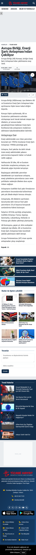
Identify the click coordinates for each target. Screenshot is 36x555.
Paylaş (5, 94)
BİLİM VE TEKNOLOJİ (26, 9)
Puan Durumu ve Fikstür (8, 535)
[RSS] (26, 507)
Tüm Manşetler (25, 534)
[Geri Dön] (1, 13)
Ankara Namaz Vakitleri (8, 529)
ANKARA (14, 9)
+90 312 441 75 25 (19, 496)
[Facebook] (9, 507)
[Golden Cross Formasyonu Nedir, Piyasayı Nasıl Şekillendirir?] (26, 334)
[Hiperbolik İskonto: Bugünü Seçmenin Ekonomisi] (9, 334)
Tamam (23, 552)
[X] (12, 507)
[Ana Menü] (2, 3)
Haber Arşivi (24, 540)
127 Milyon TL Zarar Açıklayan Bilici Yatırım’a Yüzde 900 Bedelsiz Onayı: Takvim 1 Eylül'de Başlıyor (9, 306)
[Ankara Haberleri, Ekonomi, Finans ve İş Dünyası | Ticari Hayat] (18, 3)
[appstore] (9, 513)
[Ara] (34, 3)
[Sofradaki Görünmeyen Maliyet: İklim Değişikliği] (26, 298)
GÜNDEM (4, 9)
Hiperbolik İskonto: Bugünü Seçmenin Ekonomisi (9, 340)
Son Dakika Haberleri (11, 540)
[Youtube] (23, 507)
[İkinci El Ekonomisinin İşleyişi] (9, 317)
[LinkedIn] (19, 507)
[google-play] (26, 513)
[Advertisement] (18, 454)
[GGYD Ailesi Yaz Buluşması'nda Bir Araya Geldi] (26, 317)
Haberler (4, 44)
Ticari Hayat (13, 44)
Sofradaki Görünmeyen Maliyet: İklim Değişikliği (26, 305)
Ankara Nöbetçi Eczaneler (8, 523)
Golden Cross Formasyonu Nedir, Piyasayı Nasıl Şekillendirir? (26, 341)
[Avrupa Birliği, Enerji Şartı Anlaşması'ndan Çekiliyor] (18, 81)
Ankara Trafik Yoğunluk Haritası (24, 529)
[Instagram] (16, 507)
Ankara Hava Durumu (24, 523)
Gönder (5, 371)
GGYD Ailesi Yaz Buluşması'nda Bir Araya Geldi (25, 324)
